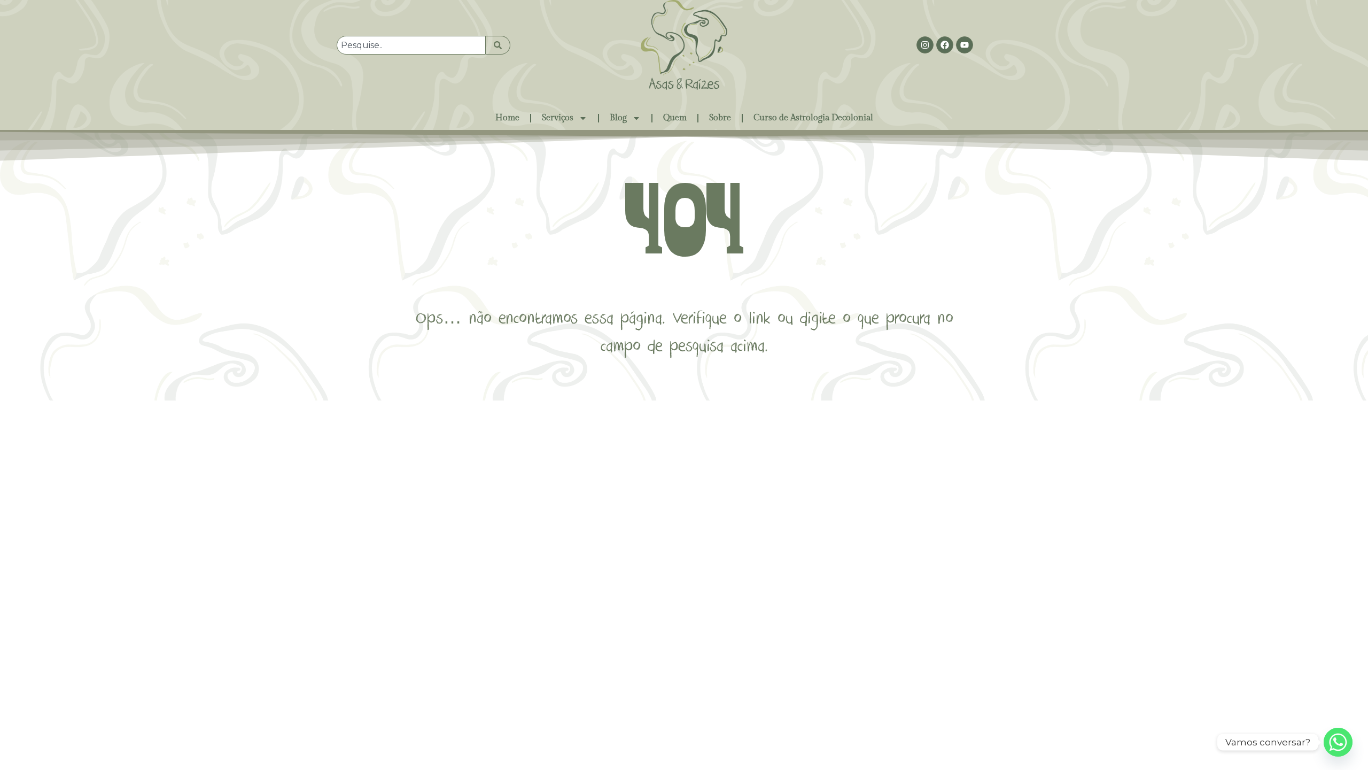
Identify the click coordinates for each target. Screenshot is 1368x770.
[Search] (498, 45)
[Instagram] (925, 44)
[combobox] (411, 45)
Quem (675, 118)
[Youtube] (964, 44)
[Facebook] (944, 44)
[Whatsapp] (1338, 742)
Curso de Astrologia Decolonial (813, 118)
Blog (618, 118)
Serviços (557, 118)
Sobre (720, 118)
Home (507, 118)
